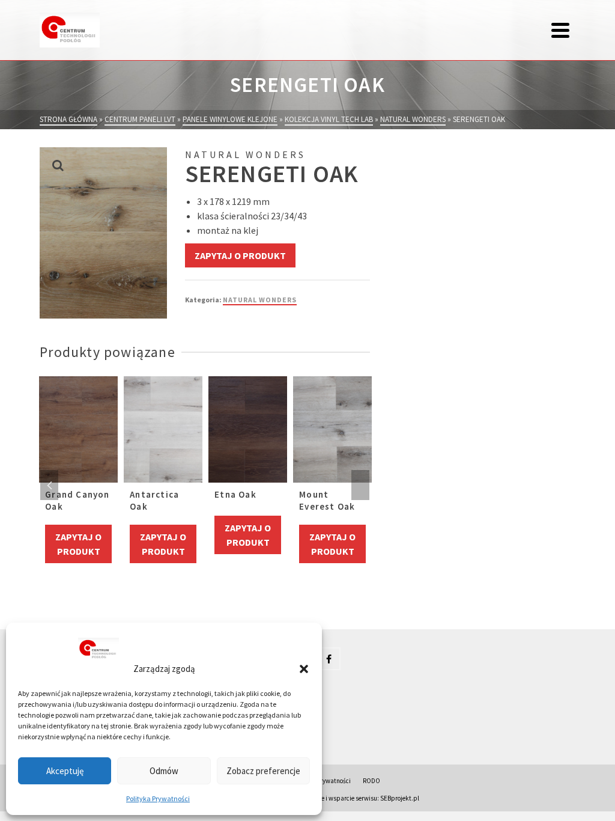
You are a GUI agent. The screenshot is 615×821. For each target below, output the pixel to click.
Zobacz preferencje (263, 771)
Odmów (164, 771)
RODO (371, 781)
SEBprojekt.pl (399, 798)
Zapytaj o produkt (240, 255)
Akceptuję (64, 771)
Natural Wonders (260, 299)
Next (360, 485)
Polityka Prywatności (158, 798)
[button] (304, 669)
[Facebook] (329, 658)
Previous (49, 485)
